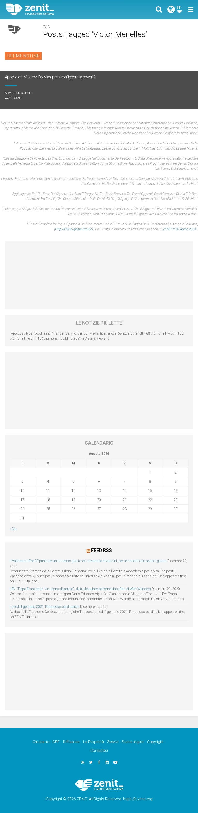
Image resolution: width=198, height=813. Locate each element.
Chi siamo (41, 742)
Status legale (133, 742)
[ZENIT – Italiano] (55, 9)
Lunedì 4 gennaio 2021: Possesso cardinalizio (44, 607)
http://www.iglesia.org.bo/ (74, 229)
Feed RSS (101, 550)
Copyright (155, 742)
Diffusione (71, 742)
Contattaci (99, 750)
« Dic (13, 529)
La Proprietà (93, 742)
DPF (56, 742)
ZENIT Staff (13, 97)
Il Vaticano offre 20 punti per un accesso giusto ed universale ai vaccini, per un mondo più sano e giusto (88, 561)
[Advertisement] (99, 275)
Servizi (112, 742)
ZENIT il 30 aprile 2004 (180, 229)
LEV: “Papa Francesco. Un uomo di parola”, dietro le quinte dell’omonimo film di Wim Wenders (80, 589)
